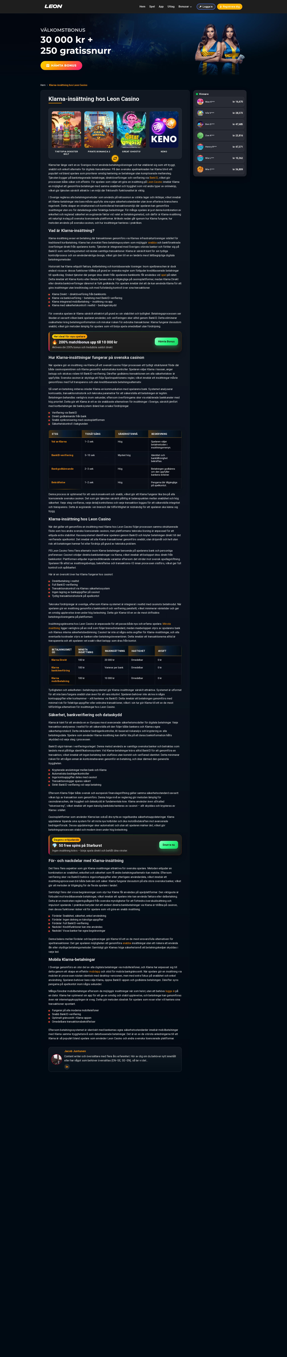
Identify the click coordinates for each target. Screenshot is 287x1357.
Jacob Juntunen (75, 1051)
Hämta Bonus (166, 341)
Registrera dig (231, 6)
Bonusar (184, 6)
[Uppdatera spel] (115, 158)
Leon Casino (154, 181)
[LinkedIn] (67, 1066)
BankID (153, 177)
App (161, 6)
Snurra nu (169, 844)
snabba (152, 242)
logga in (170, 991)
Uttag (171, 6)
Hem (142, 6)
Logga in (208, 6)
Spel (152, 6)
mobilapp (94, 971)
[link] (219, 102)
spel (163, 275)
